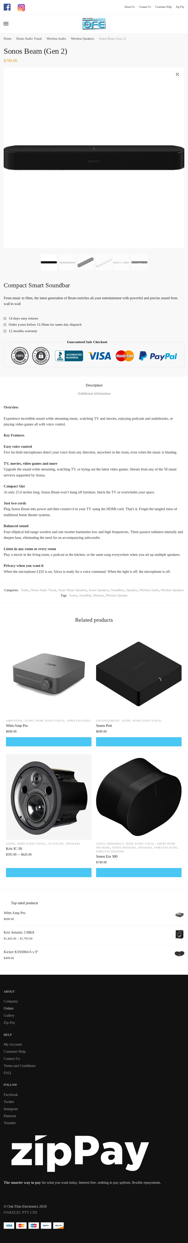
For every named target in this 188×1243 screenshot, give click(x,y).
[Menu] (6, 24)
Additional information (94, 393)
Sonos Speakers (99, 590)
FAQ (7, 1073)
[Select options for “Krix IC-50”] (48, 872)
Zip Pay (178, 6)
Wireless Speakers (82, 38)
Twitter (9, 1102)
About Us (129, 6)
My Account (13, 1044)
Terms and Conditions (20, 1066)
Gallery (9, 1015)
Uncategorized (107, 720)
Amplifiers (14, 720)
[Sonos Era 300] (139, 797)
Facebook (11, 1095)
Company (11, 1001)
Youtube (10, 1123)
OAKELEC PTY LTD (20, 1212)
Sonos (73, 595)
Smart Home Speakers (72, 590)
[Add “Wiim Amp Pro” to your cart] (48, 741)
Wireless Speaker (117, 595)
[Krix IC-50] (48, 797)
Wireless (98, 595)
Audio (25, 590)
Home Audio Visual (29, 38)
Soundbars (117, 590)
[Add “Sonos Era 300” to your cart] (139, 872)
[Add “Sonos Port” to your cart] (139, 741)
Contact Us (143, 6)
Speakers (132, 590)
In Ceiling (56, 843)
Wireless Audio (56, 38)
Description (94, 385)
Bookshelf (115, 843)
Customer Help (162, 6)
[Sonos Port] (139, 674)
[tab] (94, 385)
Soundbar (85, 595)
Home (7, 38)
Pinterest (10, 1116)
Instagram (11, 1109)
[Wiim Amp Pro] (48, 674)
